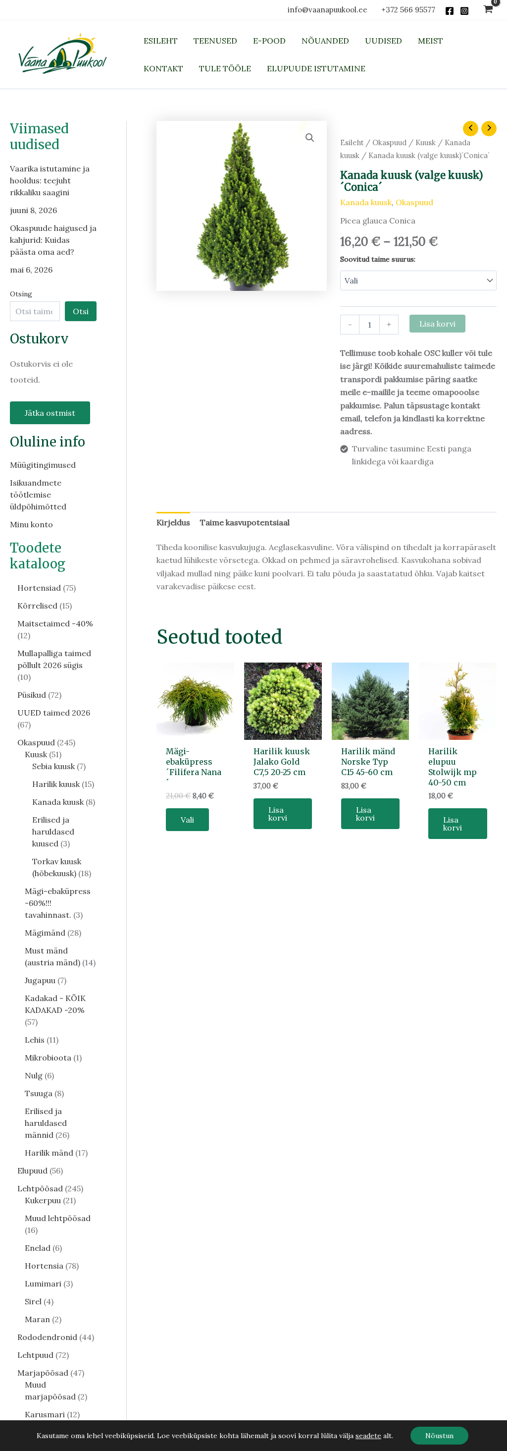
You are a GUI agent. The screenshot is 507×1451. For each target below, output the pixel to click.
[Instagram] (464, 10)
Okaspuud (389, 142)
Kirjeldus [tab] (173, 522)
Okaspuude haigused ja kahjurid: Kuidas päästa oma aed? (53, 240)
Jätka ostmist (50, 413)
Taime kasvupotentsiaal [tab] (245, 522)
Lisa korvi (437, 324)
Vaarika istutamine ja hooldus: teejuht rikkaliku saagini (50, 180)
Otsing (21, 293)
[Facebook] (449, 10)
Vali (187, 820)
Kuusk (425, 142)
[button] (310, 138)
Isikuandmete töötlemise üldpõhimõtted (38, 494)
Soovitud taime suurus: (377, 259)
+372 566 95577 (408, 9)
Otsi (81, 311)
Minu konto (31, 524)
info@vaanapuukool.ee (329, 9)
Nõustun (439, 1435)
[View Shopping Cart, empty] (488, 10)
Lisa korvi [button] (277, 814)
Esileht (351, 142)
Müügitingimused (43, 465)
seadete (368, 1435)
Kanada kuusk (366, 202)
